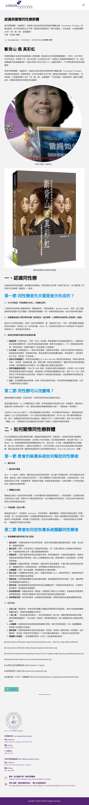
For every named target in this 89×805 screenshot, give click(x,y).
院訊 (50, 40)
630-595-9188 (9, 770)
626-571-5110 (9, 747)
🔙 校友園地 (11, 689)
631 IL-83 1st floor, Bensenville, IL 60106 (17, 765)
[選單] (84, 5)
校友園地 (46, 40)
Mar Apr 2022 (37, 40)
